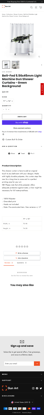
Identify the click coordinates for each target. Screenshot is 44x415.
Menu (5, 374)
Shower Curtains (18, 14)
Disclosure (8, 396)
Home (3, 14)
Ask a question (9, 146)
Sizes (4, 97)
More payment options (22, 128)
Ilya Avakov (7, 72)
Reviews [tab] (7, 263)
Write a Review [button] (23, 253)
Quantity (6, 105)
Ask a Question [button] (23, 258)
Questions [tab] (20, 263)
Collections (9, 14)
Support (6, 380)
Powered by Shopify (26, 412)
